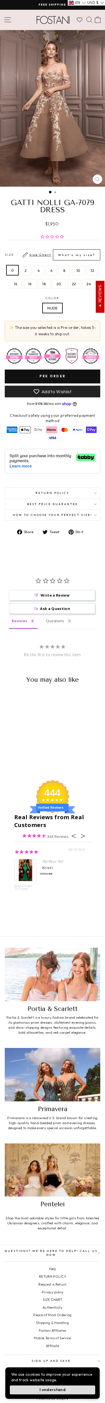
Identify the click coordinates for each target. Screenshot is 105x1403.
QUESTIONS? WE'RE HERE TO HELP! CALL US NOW (51, 1253)
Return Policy (52, 493)
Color (52, 298)
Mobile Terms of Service (52, 1338)
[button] (77, 3)
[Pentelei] (52, 1170)
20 (59, 284)
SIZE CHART (52, 1300)
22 (74, 284)
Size (50, 255)
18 (44, 284)
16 (30, 284)
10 (78, 270)
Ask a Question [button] (55, 608)
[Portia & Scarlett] (52, 974)
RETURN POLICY (52, 1276)
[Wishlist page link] (79, 20)
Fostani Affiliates (52, 1330)
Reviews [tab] (19, 620)
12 (92, 270)
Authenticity (52, 1307)
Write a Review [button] (55, 595)
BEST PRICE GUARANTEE (52, 504)
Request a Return (52, 1284)
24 (89, 284)
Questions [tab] (55, 620)
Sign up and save (51, 1361)
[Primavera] (52, 1074)
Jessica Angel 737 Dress (23, 887)
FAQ (52, 1269)
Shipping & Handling (52, 1323)
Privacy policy (53, 1292)
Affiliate (52, 1346)
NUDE (52, 308)
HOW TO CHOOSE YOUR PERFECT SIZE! (52, 515)
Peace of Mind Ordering (52, 1315)
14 (16, 284)
